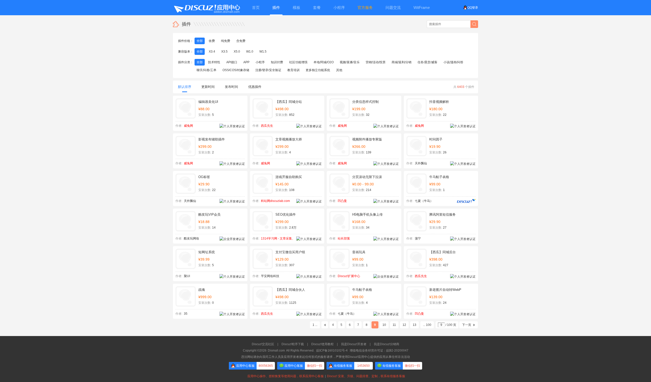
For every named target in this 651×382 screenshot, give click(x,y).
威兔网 (188, 126)
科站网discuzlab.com (275, 201)
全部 (200, 41)
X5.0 (237, 51)
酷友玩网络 (191, 238)
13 (414, 325)
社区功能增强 (298, 62)
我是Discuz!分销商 (386, 344)
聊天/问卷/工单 (206, 70)
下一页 (466, 325)
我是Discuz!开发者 (353, 344)
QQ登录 (472, 7)
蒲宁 (418, 238)
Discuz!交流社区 (263, 344)
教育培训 (293, 70)
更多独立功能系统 (318, 70)
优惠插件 (254, 87)
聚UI (187, 276)
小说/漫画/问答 (453, 62)
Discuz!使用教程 (322, 344)
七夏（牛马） (424, 201)
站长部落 (344, 238)
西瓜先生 (267, 126)
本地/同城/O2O (324, 62)
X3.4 (212, 51)
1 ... (315, 325)
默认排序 (184, 87)
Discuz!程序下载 (293, 344)
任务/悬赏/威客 (427, 62)
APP (246, 62)
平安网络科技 (270, 276)
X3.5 (224, 51)
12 (404, 325)
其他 (339, 70)
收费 (212, 41)
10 (384, 325)
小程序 (260, 62)
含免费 (240, 41)
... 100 (427, 325)
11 (394, 325)
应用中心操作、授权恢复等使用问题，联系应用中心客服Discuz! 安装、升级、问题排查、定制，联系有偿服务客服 (325, 376)
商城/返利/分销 (401, 62)
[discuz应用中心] (207, 7)
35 (185, 313)
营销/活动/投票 (376, 62)
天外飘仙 (421, 163)
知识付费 (277, 62)
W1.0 (249, 51)
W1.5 (263, 51)
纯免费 (225, 41)
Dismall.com (276, 350)
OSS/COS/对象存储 (236, 70)
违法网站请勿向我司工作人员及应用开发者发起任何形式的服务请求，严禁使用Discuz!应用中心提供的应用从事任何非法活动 (325, 357)
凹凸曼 (342, 201)
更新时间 (208, 87)
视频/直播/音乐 (350, 62)
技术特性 (214, 62)
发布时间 (231, 87)
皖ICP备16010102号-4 (332, 350)
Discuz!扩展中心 (349, 276)
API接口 (231, 62)
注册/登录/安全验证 (268, 70)
